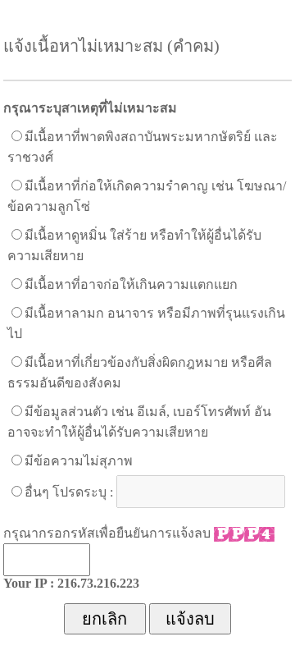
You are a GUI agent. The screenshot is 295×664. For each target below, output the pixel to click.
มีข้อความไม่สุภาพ (79, 461)
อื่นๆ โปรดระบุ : (69, 492)
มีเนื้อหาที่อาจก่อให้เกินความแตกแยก (131, 284)
